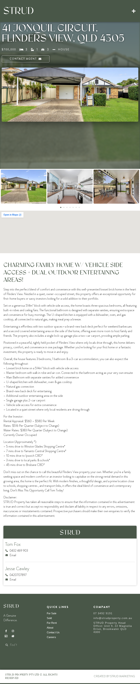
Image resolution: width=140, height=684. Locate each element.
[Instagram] (12, 630)
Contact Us (53, 632)
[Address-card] (6, 636)
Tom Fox (13, 544)
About (50, 627)
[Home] (12, 636)
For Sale (51, 613)
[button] (134, 11)
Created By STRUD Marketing (114, 676)
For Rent (52, 622)
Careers (51, 637)
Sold (49, 618)
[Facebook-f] (6, 630)
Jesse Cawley (17, 568)
